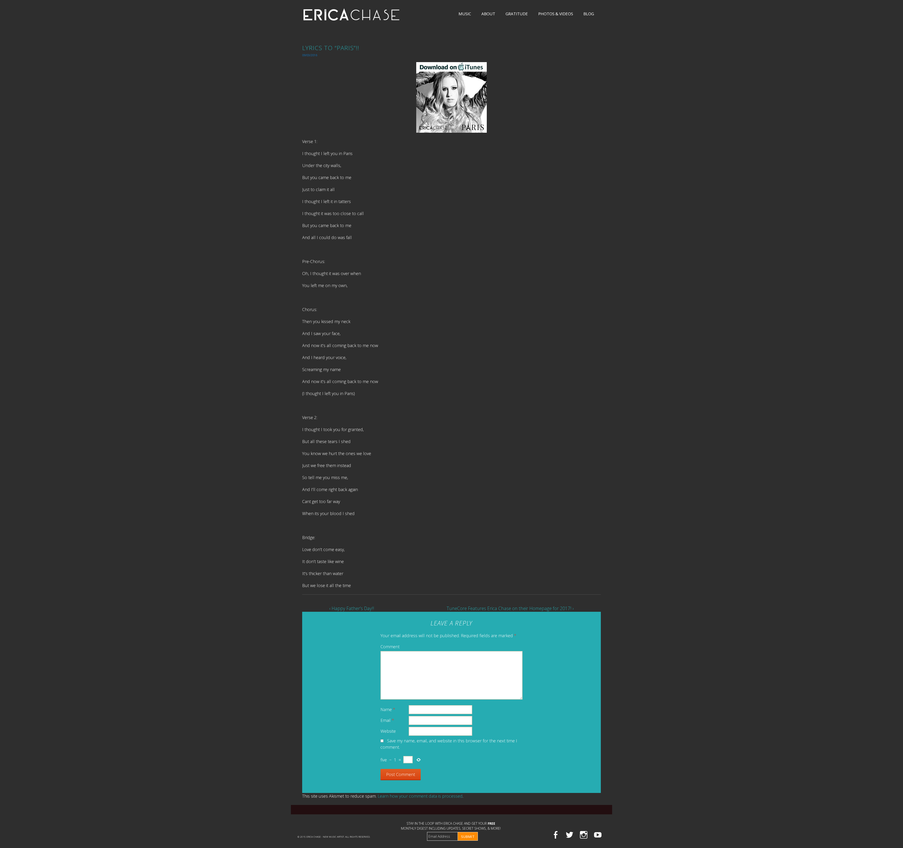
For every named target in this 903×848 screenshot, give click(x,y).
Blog (588, 13)
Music (465, 13)
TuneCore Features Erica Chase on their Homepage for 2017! (510, 608)
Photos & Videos (555, 13)
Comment (390, 646)
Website (388, 731)
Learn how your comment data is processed (420, 796)
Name (387, 709)
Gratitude (517, 13)
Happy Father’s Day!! (351, 608)
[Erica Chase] (351, 14)
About (488, 13)
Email (387, 720)
